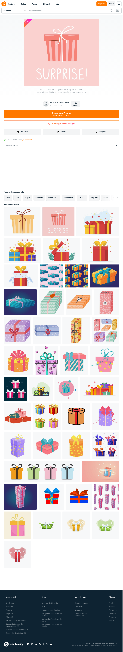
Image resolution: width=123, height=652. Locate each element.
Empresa (8, 613)
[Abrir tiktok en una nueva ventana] (43, 644)
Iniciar (109, 4)
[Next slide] (113, 198)
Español (111, 606)
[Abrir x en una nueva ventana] (47, 644)
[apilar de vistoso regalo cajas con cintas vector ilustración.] (99, 389)
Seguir (74, 105)
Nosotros (77, 610)
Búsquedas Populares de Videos (51, 625)
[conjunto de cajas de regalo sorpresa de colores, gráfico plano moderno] (76, 416)
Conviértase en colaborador (79, 614)
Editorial (46, 4)
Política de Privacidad (91, 645)
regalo (27, 198)
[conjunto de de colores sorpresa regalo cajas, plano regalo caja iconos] (42, 471)
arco (17, 198)
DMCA (43, 606)
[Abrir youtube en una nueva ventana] (51, 644)
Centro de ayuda (80, 603)
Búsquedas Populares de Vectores (51, 614)
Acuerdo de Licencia (49, 603)
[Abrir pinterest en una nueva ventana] (40, 644)
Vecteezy (8, 606)
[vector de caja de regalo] (41, 389)
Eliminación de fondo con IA (16, 629)
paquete (94, 198)
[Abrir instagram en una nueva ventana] (32, 644)
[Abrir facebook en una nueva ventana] (28, 644)
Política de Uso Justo (108, 645)
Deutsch (111, 613)
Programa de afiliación (50, 610)
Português (112, 610)
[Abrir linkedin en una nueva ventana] (36, 644)
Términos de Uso (75, 645)
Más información (12, 145)
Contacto (76, 606)
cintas (105, 198)
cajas (8, 198)
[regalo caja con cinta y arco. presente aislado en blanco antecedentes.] (18, 360)
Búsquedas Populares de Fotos (51, 620)
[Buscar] (109, 10)
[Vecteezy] (3, 3)
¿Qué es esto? (27, 140)
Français (111, 617)
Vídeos (34, 4)
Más (57, 4)
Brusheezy (9, 603)
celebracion (68, 198)
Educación (9, 617)
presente (39, 198)
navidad (82, 198)
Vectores (11, 4)
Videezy (8, 610)
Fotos (23, 4)
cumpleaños (53, 198)
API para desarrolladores (15, 620)
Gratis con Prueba (60, 114)
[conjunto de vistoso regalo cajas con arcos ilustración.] (47, 416)
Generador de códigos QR (15, 633)
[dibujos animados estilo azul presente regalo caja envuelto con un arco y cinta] (66, 389)
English (111, 603)
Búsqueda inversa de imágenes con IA (13, 625)
